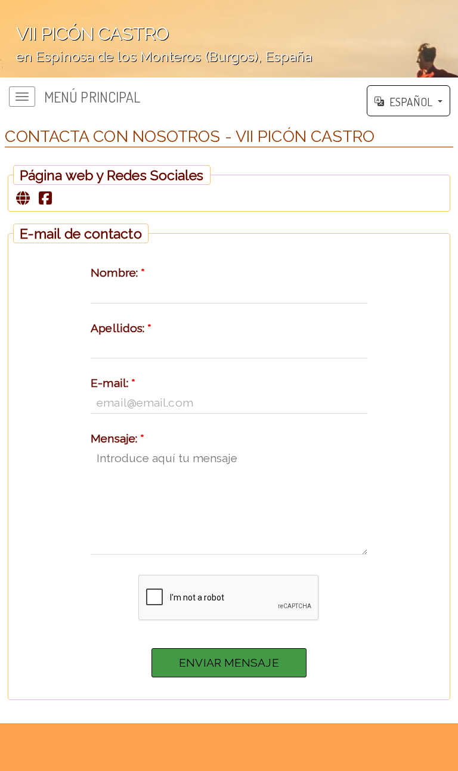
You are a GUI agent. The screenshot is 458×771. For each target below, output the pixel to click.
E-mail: (113, 382)
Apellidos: (121, 328)
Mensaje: (117, 438)
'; (156, 46)
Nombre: (118, 272)
